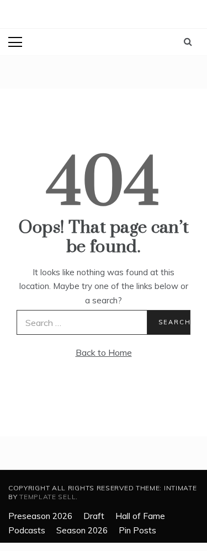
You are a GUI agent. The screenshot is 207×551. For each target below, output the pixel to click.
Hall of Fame (140, 516)
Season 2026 (82, 530)
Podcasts (26, 530)
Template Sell (47, 497)
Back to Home (104, 352)
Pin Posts (137, 530)
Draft (93, 516)
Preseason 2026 (40, 516)
